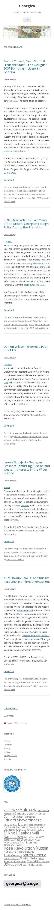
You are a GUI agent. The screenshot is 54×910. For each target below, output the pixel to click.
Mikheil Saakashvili (19, 324)
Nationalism (13, 836)
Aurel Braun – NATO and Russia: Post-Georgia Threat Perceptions (27, 580)
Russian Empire (14, 851)
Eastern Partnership (25, 816)
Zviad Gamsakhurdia (29, 865)
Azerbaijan (9, 813)
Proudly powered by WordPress (17, 904)
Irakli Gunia (42, 328)
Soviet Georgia (12, 858)
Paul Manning (29, 842)
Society (7, 748)
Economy (8, 744)
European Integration (38, 436)
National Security (30, 837)
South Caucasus (13, 855)
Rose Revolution (19, 848)
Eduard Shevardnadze (22, 819)
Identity (21, 829)
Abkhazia (29, 810)
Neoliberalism (25, 839)
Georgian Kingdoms (37, 827)
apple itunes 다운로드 (34, 284)
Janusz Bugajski (30, 552)
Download (9, 179)
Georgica (27, 6)
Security (38, 187)
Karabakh (31, 830)
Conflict (17, 321)
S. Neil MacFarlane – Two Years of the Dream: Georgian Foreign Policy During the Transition (26, 223)
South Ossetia (31, 194)
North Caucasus (11, 842)
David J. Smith (16, 190)
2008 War (14, 552)
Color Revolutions (37, 813)
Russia (21, 194)
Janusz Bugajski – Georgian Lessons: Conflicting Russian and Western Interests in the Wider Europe (27, 467)
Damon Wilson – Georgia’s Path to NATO (26, 348)
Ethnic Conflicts (10, 825)
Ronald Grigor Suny (12, 844)
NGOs (37, 840)
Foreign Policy (31, 321)
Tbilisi (23, 861)
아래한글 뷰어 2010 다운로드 (35, 635)
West (12, 865)
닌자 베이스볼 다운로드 (15, 151)
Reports (29, 187)
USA (12, 556)
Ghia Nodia (9, 829)
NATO (14, 194)
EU (23, 321)
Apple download (25, 610)
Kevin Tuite (39, 830)
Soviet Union (29, 858)
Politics (7, 741)
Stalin (41, 858)
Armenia (43, 810)
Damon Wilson (21, 436)
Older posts (11, 708)
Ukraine (46, 861)
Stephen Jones (12, 861)
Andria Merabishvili (15, 559)
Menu (27, 20)
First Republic (10, 827)
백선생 (7, 487)
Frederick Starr (30, 190)
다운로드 (13, 100)
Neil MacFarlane (42, 324)
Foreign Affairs (32, 317)
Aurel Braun (37, 682)
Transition (34, 861)
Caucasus (21, 813)
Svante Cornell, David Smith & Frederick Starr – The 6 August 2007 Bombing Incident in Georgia (25, 66)
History (7, 752)
